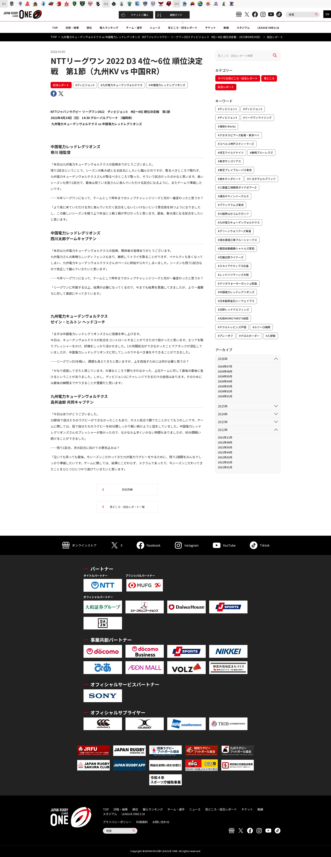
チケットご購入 (139, 15)
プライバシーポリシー (117, 822)
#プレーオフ (225, 336)
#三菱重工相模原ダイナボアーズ (237, 187)
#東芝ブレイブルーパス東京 (235, 170)
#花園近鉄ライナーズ (230, 257)
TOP (55, 27)
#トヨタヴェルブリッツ (261, 179)
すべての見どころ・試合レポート (238, 78)
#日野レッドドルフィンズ (233, 309)
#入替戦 (270, 336)
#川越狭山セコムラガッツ (233, 213)
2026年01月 (225, 396)
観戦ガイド (176, 15)
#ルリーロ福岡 (261, 327)
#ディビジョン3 (84, 85)
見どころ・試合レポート (182, 27)
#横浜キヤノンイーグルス (233, 196)
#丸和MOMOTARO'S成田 (233, 318)
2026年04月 (225, 381)
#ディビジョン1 (227, 109)
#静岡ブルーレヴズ (261, 152)
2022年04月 (225, 452)
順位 (89, 27)
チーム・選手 (134, 27)
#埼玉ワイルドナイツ (231, 152)
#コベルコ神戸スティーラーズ (236, 144)
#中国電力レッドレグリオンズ (167, 85)
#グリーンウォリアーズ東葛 (234, 231)
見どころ (269, 78)
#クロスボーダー (249, 336)
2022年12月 (225, 437)
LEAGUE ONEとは (268, 27)
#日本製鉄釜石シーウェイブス (236, 301)
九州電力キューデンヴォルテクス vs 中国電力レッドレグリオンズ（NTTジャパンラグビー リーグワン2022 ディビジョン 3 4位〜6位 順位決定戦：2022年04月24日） (161, 37)
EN (327, 14)
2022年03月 (225, 457)
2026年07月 (225, 366)
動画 (226, 27)
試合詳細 (127, 489)
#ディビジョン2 (252, 109)
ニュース (155, 27)
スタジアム (243, 27)
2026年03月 (225, 386)
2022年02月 (225, 462)
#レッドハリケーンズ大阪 (233, 275)
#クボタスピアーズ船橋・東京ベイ (238, 135)
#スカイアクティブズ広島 (233, 266)
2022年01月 (225, 467)
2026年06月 (225, 371)
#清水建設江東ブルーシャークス (237, 240)
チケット (210, 27)
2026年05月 (225, 376)
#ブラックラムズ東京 (231, 205)
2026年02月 (225, 391)
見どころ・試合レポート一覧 (127, 507)
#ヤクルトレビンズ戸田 (232, 327)
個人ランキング (109, 27)
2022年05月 (225, 447)
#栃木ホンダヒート (229, 179)
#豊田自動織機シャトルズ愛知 (236, 248)
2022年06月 (225, 442)
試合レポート (61, 85)
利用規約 (142, 822)
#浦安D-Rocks (227, 126)
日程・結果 (72, 27)
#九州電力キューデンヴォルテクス (122, 85)
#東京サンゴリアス (229, 161)
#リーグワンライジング (257, 117)
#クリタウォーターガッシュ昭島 (237, 283)
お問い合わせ (161, 822)
